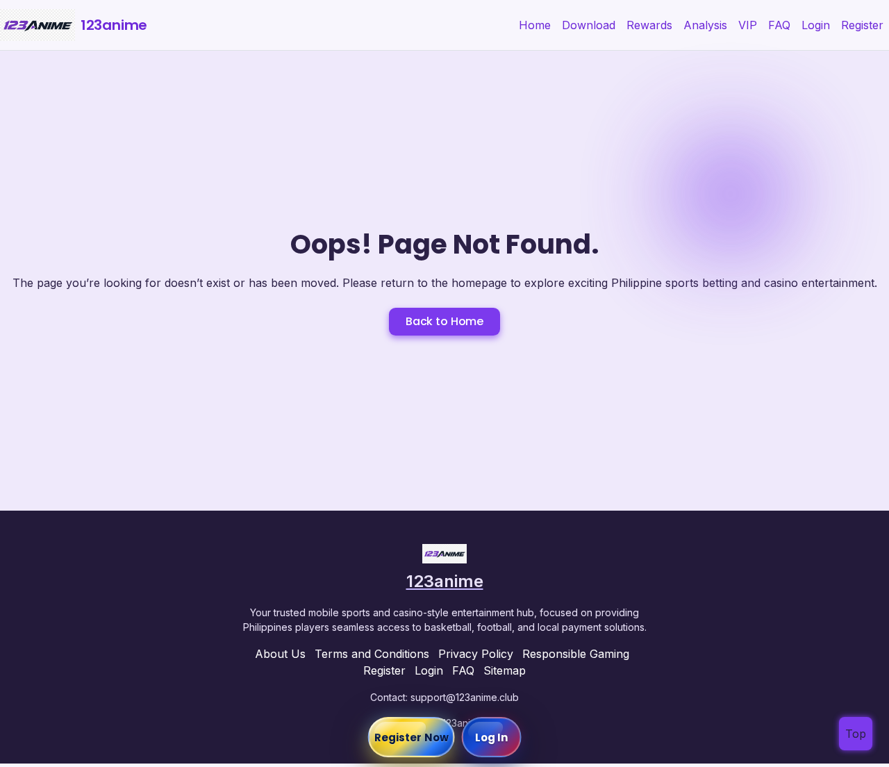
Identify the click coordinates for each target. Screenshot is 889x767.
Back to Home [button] (444, 321)
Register (862, 25)
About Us (280, 654)
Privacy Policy (475, 654)
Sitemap (504, 670)
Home (535, 25)
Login (815, 25)
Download (588, 25)
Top (855, 734)
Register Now (411, 737)
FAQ (779, 25)
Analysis (705, 25)
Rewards (649, 25)
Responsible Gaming (575, 654)
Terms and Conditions (372, 654)
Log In (491, 737)
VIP (747, 25)
